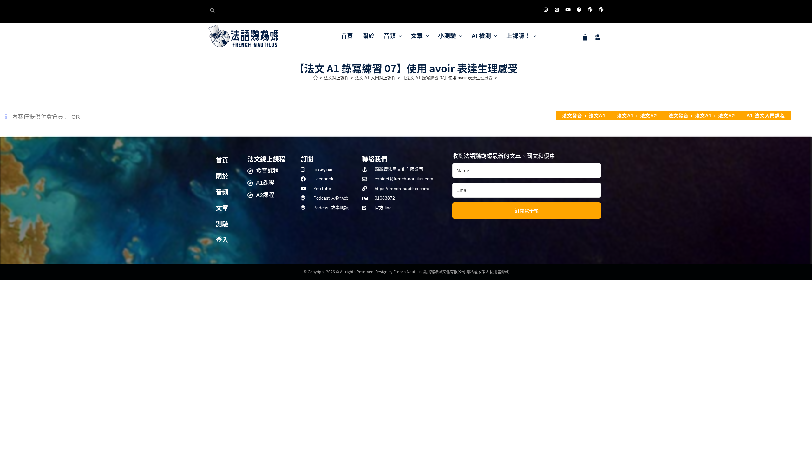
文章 (417, 36)
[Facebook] (579, 9)
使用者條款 (499, 271)
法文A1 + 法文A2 (637, 115)
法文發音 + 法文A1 (584, 115)
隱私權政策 (475, 271)
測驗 (222, 224)
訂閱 (307, 158)
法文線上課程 (266, 158)
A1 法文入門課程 (765, 115)
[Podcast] (590, 9)
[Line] (556, 9)
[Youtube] (568, 9)
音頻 (389, 36)
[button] (393, 36)
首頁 (347, 36)
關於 (368, 36)
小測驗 (447, 36)
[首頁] (315, 78)
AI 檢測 (481, 36)
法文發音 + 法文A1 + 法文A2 (701, 115)
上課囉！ (518, 36)
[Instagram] (545, 9)
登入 (222, 239)
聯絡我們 (374, 158)
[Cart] (585, 37)
